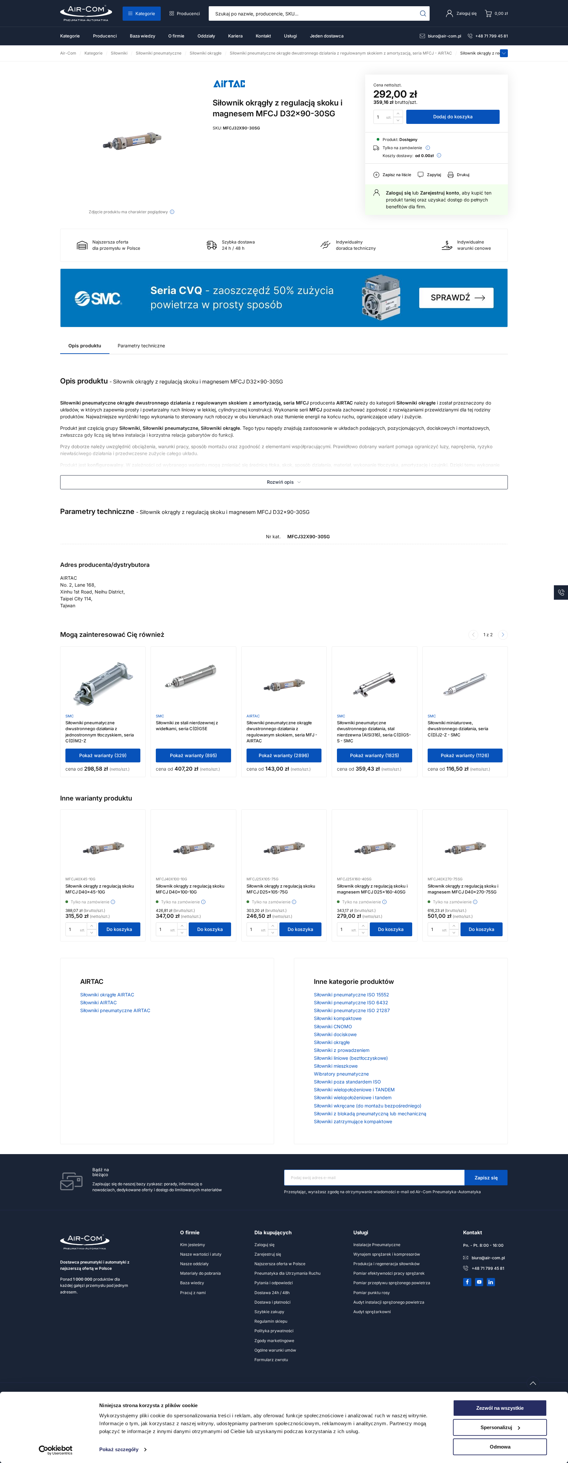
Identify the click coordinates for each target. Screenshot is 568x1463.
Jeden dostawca (326, 35)
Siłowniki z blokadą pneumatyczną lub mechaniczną (370, 1113)
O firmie (176, 35)
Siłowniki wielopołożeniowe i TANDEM (354, 1089)
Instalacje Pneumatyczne (376, 1244)
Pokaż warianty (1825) (374, 755)
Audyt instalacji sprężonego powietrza (388, 1302)
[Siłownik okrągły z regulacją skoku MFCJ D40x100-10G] (193, 847)
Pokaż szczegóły (118, 1449)
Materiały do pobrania (200, 1273)
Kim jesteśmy (192, 1244)
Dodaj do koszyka (453, 116)
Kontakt (263, 35)
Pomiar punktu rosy (371, 1292)
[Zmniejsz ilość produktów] (398, 120)
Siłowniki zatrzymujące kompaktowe (353, 1121)
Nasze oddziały (194, 1263)
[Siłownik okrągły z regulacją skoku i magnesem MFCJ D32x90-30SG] (131, 140)
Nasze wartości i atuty (201, 1254)
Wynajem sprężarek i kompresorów (386, 1254)
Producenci (188, 13)
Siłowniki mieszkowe (336, 1066)
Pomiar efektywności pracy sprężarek (389, 1273)
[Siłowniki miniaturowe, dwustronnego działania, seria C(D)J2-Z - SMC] (465, 685)
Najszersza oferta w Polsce (279, 1263)
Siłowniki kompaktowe (338, 1018)
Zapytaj (434, 174)
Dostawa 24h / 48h (272, 1292)
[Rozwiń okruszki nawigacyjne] (504, 53)
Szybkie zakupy (269, 1311)
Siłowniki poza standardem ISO (347, 1081)
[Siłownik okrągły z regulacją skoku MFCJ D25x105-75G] (284, 847)
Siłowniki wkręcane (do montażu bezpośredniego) (367, 1105)
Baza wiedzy (142, 35)
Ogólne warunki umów (275, 1350)
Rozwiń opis (280, 482)
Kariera (235, 35)
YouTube (479, 1282)
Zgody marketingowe (274, 1340)
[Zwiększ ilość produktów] (398, 113)
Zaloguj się (398, 193)
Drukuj (463, 174)
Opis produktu (84, 345)
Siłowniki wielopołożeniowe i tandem (352, 1097)
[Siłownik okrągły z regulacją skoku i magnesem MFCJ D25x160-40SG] (374, 847)
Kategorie (145, 13)
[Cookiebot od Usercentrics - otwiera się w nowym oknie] (55, 1450)
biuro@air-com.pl (444, 36)
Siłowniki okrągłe (332, 1042)
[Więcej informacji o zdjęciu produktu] (172, 212)
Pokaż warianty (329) (103, 755)
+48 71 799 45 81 (491, 36)
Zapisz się (486, 1177)
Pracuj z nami (193, 1292)
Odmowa (500, 1447)
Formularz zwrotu (271, 1359)
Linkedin (491, 1282)
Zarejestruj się (267, 1254)
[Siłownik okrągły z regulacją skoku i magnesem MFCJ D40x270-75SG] (465, 847)
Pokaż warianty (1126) (465, 755)
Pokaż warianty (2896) (284, 755)
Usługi (290, 35)
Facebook (467, 1282)
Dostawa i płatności (272, 1302)
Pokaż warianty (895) (193, 755)
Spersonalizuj (496, 1427)
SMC (69, 716)
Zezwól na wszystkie (500, 1408)
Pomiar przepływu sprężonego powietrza (391, 1282)
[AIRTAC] (229, 91)
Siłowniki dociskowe (335, 1034)
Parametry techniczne (141, 345)
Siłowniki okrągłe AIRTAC (107, 994)
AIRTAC (253, 716)
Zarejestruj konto (439, 193)
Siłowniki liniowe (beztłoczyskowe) (351, 1058)
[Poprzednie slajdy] (473, 635)
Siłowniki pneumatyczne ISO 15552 (351, 994)
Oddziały (206, 35)
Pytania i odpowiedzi (273, 1282)
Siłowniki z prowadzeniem (341, 1050)
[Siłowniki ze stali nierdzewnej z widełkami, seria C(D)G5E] (193, 685)
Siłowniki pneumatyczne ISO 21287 (352, 1010)
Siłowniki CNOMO (333, 1026)
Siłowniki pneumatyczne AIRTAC (115, 1010)
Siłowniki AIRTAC (98, 1002)
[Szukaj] (423, 13)
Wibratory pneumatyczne (341, 1074)
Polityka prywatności (274, 1330)
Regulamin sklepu (270, 1321)
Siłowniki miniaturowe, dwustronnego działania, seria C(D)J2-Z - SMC (458, 728)
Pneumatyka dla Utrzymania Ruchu (287, 1273)
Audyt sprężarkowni (372, 1311)
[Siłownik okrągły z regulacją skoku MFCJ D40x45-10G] (103, 847)
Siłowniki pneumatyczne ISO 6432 (351, 1002)
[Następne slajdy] (503, 635)
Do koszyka (119, 929)
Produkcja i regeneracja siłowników (386, 1263)
